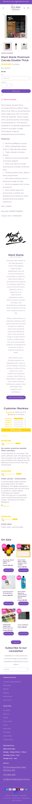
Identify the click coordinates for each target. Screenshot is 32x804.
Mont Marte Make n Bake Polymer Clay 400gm (22, 562)
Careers (5, 717)
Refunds (5, 689)
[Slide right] (30, 47)
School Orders (7, 736)
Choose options (8, 570)
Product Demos (8, 739)
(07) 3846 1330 (9, 775)
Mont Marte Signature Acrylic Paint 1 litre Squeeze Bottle (22, 595)
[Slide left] (2, 47)
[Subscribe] (27, 669)
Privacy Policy (7, 696)
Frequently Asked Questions (12, 681)
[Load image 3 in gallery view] (24, 46)
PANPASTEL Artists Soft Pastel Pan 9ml (8, 626)
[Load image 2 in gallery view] (16, 46)
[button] (3, 8)
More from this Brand (16, 397)
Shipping (6, 693)
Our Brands (6, 732)
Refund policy (23, 795)
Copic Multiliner (23, 625)
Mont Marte (7, 53)
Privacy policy (7, 798)
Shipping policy (26, 798)
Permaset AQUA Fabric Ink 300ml (8, 561)
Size (2, 75)
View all (16, 642)
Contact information (17, 800)
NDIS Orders (7, 685)
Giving (5, 725)
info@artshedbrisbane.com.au (16, 779)
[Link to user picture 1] (5, 508)
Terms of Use (7, 700)
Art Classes (6, 710)
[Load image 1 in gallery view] (7, 46)
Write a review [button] (16, 430)
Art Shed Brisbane (13, 795)
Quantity (3, 82)
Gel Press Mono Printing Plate (8, 592)
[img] (6, 441)
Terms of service (16, 798)
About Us (6, 714)
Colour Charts (7, 721)
